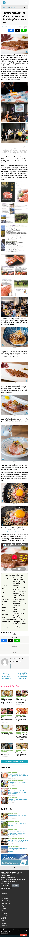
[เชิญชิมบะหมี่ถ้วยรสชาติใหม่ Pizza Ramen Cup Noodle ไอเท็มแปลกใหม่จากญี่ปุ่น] (22, 711)
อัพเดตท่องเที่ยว (11, 821)
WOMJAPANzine (14, 664)
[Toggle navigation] (26, 2)
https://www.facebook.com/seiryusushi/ (10, 531)
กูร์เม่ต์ (8, 7)
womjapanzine (14, 667)
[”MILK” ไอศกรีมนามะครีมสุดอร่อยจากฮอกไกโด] (7, 746)
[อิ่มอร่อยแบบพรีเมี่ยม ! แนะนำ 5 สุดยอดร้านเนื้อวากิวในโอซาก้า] (7, 711)
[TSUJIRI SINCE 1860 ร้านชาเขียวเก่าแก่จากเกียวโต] (7, 728)
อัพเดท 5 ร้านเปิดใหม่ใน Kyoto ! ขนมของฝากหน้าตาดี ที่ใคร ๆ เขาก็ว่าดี (22, 701)
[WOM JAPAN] (4, 3)
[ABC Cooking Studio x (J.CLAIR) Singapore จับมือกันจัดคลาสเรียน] (4, 841)
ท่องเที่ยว (17, 821)
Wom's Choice (21, 838)
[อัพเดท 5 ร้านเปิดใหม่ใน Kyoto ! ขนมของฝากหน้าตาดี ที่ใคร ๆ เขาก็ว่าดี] (22, 693)
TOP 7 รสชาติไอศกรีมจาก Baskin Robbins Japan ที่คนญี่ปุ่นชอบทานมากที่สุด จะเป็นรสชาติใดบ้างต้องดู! (17, 792)
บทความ (11, 732)
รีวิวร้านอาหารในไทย (5, 732)
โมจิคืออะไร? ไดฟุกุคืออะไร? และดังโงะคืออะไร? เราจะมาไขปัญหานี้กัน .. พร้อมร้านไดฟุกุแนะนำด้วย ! (18, 775)
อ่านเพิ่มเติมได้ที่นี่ (4, 933)
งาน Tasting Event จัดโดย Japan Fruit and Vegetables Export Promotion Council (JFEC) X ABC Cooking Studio (18, 833)
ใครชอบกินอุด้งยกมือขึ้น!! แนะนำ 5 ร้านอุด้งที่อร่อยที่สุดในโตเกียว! (21, 754)
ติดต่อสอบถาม (15, 885)
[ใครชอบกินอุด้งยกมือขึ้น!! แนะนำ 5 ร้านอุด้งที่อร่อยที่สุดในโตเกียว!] (22, 746)
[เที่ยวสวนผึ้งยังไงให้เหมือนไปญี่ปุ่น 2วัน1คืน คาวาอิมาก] (4, 824)
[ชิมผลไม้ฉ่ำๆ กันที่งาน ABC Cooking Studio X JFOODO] (4, 816)
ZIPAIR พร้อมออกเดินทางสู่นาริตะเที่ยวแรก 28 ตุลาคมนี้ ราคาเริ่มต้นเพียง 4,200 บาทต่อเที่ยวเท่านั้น (18, 850)
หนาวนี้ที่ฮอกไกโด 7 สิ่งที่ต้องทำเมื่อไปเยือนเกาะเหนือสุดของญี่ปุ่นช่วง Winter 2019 (22, 677)
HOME (4, 7)
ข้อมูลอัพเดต (9, 696)
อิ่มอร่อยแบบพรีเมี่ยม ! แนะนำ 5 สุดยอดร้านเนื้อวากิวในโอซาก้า (7, 719)
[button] (25, 7)
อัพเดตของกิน (12, 7)
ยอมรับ (23, 935)
